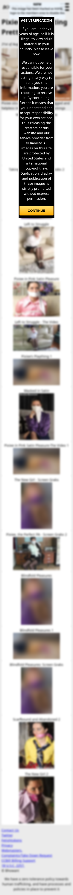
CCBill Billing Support (18, 860)
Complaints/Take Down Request (26, 855)
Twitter (7, 835)
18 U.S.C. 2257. (13, 865)
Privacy (7, 845)
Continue (36, 210)
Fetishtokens (11, 840)
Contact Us (10, 830)
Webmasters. (11, 850)
